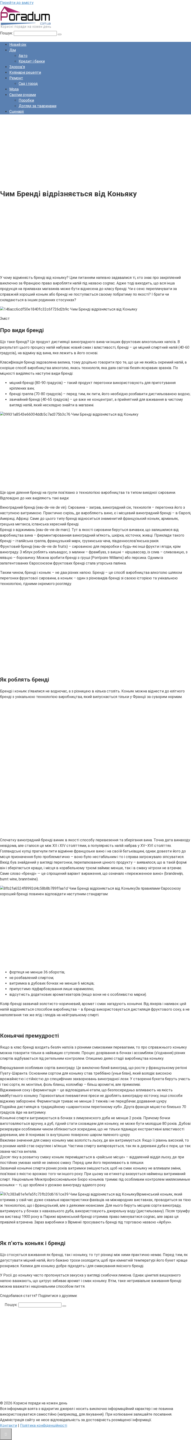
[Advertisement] (95, 150)
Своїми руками (22, 95)
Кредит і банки (32, 61)
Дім (12, 50)
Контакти (8, 1425)
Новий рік (17, 44)
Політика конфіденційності (43, 1425)
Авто (23, 55)
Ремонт (16, 78)
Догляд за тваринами (37, 106)
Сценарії (16, 111)
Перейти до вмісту (17, 2)
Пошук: (7, 33)
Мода (14, 89)
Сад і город (28, 83)
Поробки (26, 100)
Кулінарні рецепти (25, 72)
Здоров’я (17, 67)
